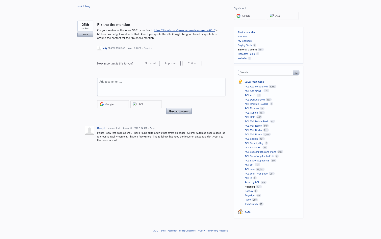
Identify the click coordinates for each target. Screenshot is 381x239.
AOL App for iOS (254, 90)
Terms (163, 230)
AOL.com (250, 169)
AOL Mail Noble (253, 125)
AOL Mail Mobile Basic (257, 121)
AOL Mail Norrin (254, 134)
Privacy (201, 230)
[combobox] (266, 72)
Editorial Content (247, 49)
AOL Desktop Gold (255, 99)
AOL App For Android (256, 86)
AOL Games (251, 112)
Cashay (249, 191)
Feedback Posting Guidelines (181, 230)
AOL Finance (252, 108)
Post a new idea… (248, 32)
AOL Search (251, 138)
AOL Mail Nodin (253, 130)
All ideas (242, 36)
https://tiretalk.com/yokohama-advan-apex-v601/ (184, 30)
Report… (148, 47)
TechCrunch (251, 204)
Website (242, 58)
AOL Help (250, 117)
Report (153, 128)
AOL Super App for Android (260, 156)
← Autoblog (83, 6)
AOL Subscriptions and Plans (261, 151)
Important (173, 64)
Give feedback (254, 82)
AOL (248, 212)
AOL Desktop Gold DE (257, 103)
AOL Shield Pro (253, 147)
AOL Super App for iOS (257, 160)
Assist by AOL (252, 182)
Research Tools (246, 53)
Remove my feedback (217, 230)
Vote (85, 34)
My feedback (245, 40)
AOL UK (249, 164)
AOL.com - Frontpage (256, 173)
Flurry (248, 199)
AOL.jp (249, 177)
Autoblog (250, 186)
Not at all (152, 64)
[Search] (296, 72)
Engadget (250, 195)
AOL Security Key (254, 143)
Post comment (179, 111)
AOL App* (250, 95)
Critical (194, 64)
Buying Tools (245, 45)
